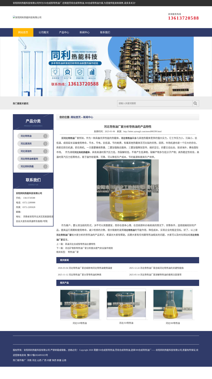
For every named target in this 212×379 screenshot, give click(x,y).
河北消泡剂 (26, 153)
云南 (64, 362)
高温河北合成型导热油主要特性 (80, 245)
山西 (39, 362)
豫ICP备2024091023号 (37, 357)
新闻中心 (88, 118)
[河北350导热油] (126, 321)
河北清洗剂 (26, 145)
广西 (44, 362)
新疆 (59, 362)
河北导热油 (26, 137)
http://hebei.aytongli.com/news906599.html (142, 133)
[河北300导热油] (172, 321)
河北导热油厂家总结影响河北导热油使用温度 (85, 269)
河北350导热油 (126, 324)
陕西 (54, 362)
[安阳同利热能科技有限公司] (27, 17)
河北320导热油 (80, 325)
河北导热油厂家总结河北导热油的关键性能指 (156, 269)
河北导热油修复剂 (29, 160)
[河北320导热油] (79, 321)
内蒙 (49, 362)
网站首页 (76, 118)
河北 (34, 362)
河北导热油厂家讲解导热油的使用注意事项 (155, 276)
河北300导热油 (173, 325)
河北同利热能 (27, 168)
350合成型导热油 (51, 3)
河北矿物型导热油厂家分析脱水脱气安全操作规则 (89, 249)
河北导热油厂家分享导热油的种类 (79, 276)
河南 (29, 362)
